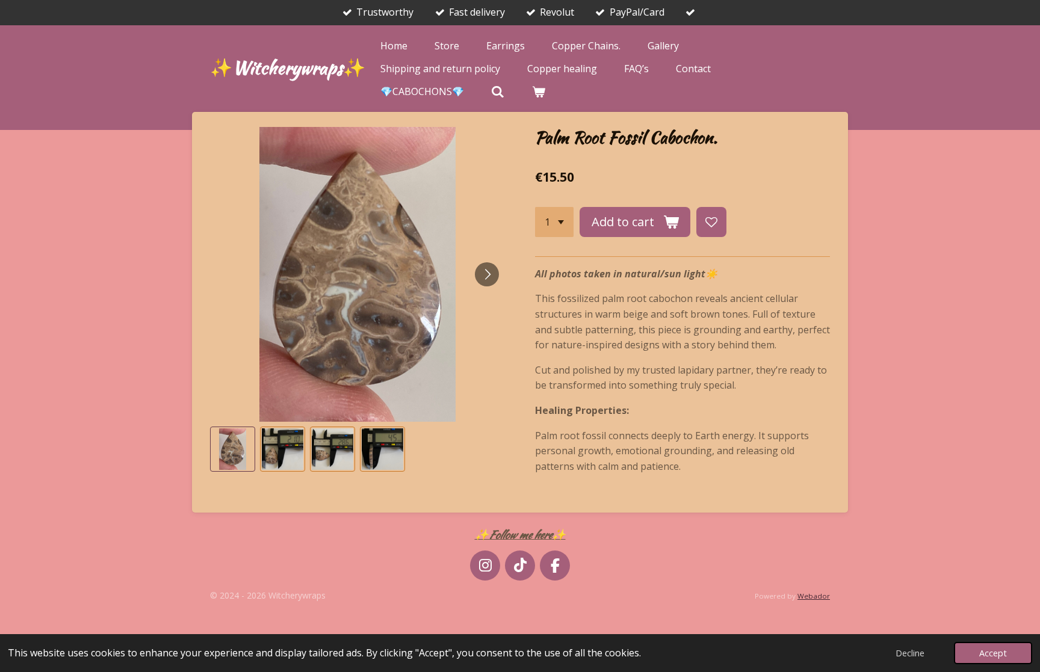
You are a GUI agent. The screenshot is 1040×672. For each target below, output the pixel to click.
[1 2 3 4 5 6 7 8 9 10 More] (554, 222)
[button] (232, 449)
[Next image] (487, 274)
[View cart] (538, 91)
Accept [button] (993, 653)
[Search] (497, 91)
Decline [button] (910, 653)
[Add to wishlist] (711, 222)
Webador (813, 595)
